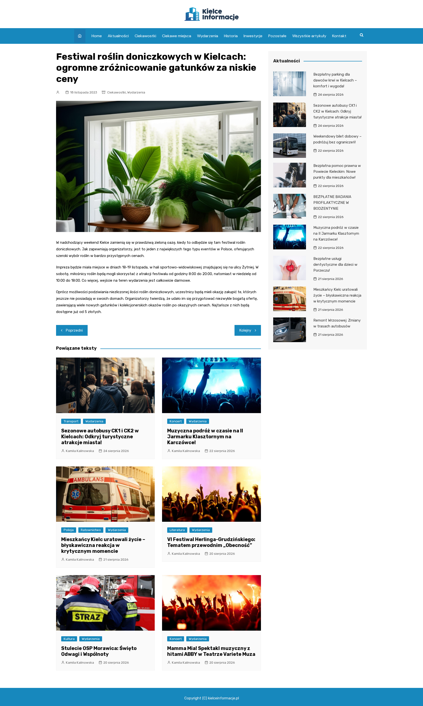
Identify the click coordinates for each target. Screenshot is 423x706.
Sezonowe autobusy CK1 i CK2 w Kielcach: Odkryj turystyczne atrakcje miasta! (100, 436)
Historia (231, 35)
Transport (71, 421)
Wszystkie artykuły (309, 35)
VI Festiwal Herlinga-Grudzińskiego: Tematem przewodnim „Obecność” (211, 542)
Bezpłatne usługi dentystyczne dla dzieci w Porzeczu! (335, 264)
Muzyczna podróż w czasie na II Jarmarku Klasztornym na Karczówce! (205, 436)
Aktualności (118, 35)
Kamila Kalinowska (80, 451)
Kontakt (339, 35)
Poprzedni (74, 330)
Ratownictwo (91, 530)
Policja (69, 530)
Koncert (176, 421)
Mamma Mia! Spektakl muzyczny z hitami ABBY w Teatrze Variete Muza (211, 651)
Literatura (177, 530)
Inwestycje (253, 35)
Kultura (69, 639)
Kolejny (245, 330)
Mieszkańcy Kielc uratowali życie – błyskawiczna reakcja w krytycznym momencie (103, 545)
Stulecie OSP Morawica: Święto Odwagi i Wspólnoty (99, 651)
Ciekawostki (145, 35)
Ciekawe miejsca (176, 35)
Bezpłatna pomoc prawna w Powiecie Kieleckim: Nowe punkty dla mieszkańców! (337, 171)
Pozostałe (277, 35)
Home (97, 35)
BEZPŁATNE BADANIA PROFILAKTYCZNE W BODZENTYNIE (332, 203)
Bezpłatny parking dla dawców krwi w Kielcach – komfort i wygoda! (335, 80)
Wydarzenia (207, 35)
